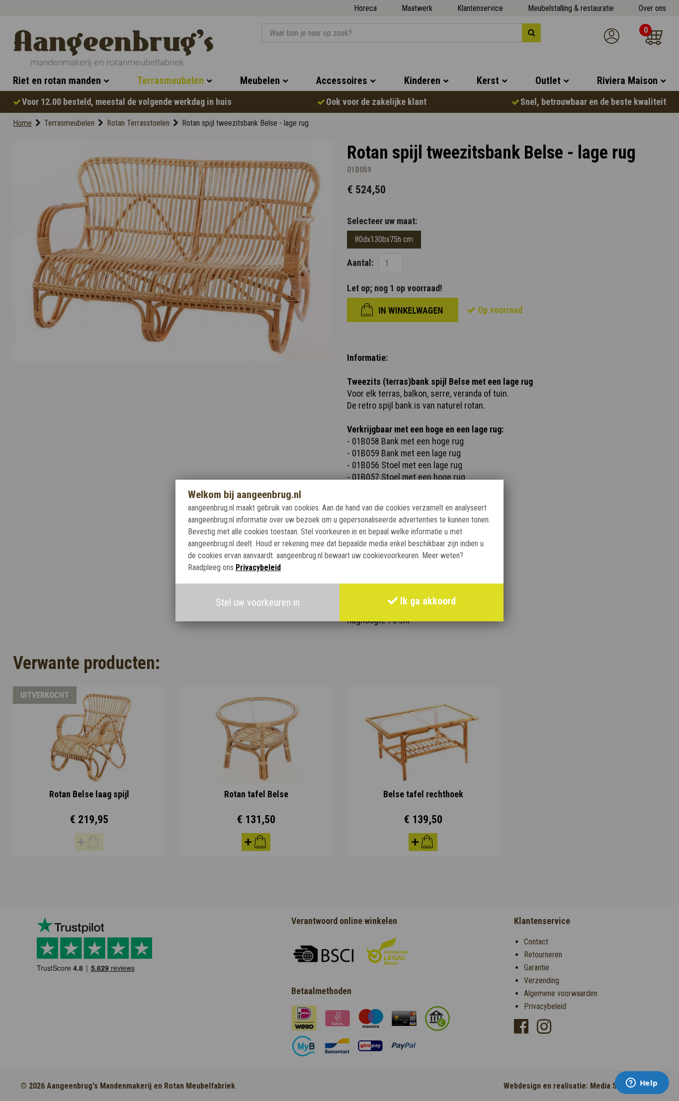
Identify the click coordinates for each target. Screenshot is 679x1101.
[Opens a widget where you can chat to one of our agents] (641, 1083)
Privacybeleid (258, 567)
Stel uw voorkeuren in (258, 602)
